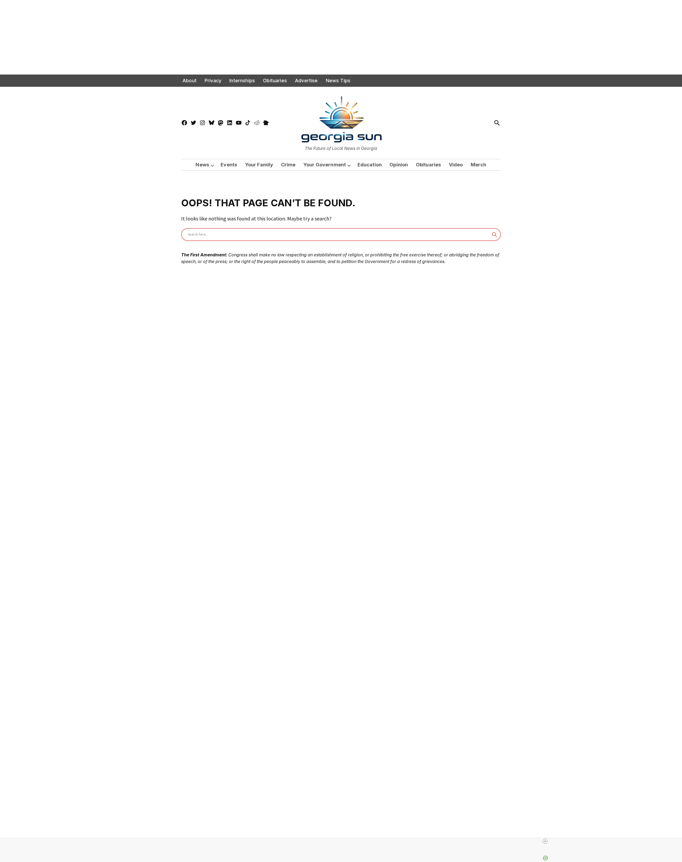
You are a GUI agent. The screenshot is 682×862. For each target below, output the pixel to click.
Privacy (213, 80)
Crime (288, 164)
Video (456, 164)
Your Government (324, 164)
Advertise (306, 80)
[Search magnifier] (494, 234)
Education (370, 164)
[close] (545, 841)
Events (229, 164)
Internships (242, 80)
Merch (478, 164)
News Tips (338, 80)
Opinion (398, 164)
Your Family (259, 164)
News (202, 164)
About (189, 80)
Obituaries (275, 80)
